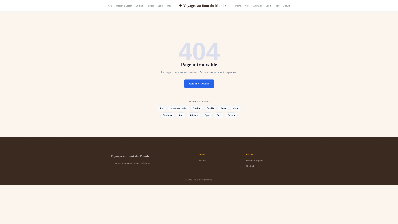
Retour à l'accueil (199, 83)
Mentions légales (254, 160)
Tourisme (236, 6)
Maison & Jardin (124, 6)
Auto (247, 6)
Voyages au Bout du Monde (202, 6)
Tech (277, 6)
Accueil (202, 160)
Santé (160, 6)
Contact (250, 166)
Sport (268, 6)
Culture (286, 6)
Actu (110, 6)
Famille (150, 6)
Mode (170, 6)
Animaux (257, 6)
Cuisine (139, 6)
